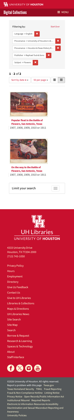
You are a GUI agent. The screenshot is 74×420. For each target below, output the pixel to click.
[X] (19, 368)
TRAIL (39, 389)
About (11, 352)
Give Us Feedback (17, 287)
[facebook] (10, 368)
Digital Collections (15, 12)
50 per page (40, 80)
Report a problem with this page (24, 385)
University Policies (17, 415)
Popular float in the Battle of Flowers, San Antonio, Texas (27, 122)
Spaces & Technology (20, 346)
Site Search (14, 320)
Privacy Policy (15, 266)
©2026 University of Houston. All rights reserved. (33, 381)
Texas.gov (48, 385)
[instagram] (28, 368)
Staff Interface (15, 357)
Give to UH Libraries (19, 298)
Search (11, 330)
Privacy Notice (14, 396)
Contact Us (13, 293)
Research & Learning (19, 341)
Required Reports (40, 400)
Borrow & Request (18, 336)
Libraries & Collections (20, 303)
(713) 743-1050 (16, 256)
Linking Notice (51, 393)
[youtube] (37, 368)
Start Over (55, 26)
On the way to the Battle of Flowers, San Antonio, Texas (26, 169)
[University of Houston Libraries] (37, 227)
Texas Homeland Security (20, 389)
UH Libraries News (18, 314)
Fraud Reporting (52, 389)
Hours (11, 271)
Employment (14, 276)
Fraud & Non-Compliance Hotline (25, 393)
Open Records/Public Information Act (44, 396)
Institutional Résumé (18, 400)
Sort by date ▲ (19, 80)
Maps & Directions (18, 309)
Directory (12, 282)
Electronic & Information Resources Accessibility (32, 404)
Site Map (12, 325)
